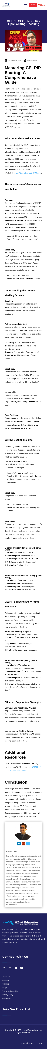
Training (5, 984)
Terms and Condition (10, 991)
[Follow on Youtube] (23, 843)
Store (33, 5)
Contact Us (6, 998)
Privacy (40, 1043)
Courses (5, 980)
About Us (6, 977)
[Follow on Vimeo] (28, 843)
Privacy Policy (7, 995)
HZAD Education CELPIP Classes (28, 173)
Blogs (4, 988)
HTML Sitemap (27, 1043)
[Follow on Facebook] (4, 967)
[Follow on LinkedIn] (19, 843)
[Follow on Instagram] (10, 967)
